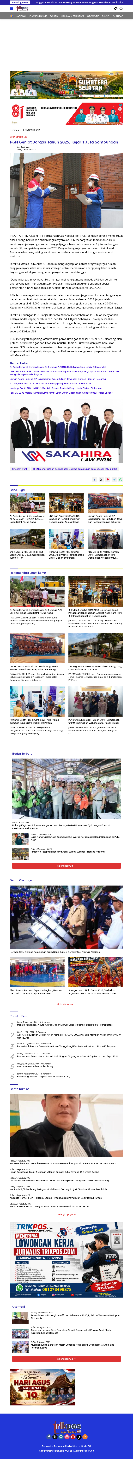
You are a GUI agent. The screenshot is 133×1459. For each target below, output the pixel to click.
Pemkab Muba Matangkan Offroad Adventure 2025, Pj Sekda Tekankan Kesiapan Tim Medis (75, 1317)
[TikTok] (79, 1437)
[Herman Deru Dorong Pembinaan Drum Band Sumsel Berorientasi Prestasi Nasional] (66, 917)
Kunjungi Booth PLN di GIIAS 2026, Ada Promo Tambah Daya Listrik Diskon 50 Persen (56, 388)
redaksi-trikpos (23, 147)
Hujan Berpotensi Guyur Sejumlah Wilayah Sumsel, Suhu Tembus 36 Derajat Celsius (54, 1172)
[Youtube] (73, 1437)
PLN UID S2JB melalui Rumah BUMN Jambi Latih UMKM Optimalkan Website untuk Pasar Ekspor (61, 392)
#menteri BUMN (20, 469)
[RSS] (85, 1437)
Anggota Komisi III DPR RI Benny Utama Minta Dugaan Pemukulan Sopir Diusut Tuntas (56, 1197)
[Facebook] (49, 1437)
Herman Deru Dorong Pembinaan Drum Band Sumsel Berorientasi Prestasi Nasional (55, 952)
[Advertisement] (66, 43)
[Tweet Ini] (101, 479)
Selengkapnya (65, 865)
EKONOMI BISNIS (18, 136)
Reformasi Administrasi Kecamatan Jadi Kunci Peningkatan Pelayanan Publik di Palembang (59, 1180)
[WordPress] (61, 1437)
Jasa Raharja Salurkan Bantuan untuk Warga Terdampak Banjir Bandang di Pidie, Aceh (75, 838)
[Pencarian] (121, 8)
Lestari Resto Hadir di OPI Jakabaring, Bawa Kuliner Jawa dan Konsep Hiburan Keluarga (58, 379)
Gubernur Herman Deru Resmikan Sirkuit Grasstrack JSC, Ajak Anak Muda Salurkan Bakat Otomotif (71, 1331)
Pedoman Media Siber (66, 1446)
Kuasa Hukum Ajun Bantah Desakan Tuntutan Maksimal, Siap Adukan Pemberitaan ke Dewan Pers (63, 1163)
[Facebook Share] (94, 479)
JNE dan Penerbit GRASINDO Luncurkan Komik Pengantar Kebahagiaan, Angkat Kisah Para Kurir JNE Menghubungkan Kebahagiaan (64, 373)
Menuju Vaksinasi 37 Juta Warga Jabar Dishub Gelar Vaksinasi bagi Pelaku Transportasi (65, 1024)
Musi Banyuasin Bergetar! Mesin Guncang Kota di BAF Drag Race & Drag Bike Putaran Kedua (72, 1346)
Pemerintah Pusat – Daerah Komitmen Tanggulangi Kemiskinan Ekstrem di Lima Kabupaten (66, 1046)
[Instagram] (67, 1437)
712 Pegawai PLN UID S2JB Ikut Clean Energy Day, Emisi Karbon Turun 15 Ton (51, 383)
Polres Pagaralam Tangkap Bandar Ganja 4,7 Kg (43, 1076)
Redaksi (46, 1446)
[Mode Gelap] (116, 8)
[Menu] (12, 8)
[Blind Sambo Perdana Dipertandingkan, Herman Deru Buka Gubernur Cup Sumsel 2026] (37, 972)
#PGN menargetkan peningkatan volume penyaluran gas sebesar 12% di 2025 (75, 469)
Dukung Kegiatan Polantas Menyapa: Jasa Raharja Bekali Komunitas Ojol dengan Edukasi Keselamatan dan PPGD (61, 827)
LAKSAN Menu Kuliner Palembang (35, 1066)
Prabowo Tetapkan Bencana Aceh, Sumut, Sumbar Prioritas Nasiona (68, 851)
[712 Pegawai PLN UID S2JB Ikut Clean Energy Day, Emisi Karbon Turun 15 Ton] (27, 539)
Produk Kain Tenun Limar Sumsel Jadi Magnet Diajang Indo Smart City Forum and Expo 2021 (67, 1056)
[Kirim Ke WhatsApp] (120, 479)
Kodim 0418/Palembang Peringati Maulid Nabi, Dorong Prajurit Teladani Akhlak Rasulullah (58, 1189)
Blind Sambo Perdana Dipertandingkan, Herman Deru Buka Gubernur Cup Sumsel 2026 (36, 992)
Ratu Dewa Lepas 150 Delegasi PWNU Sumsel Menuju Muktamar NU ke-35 (49, 1206)
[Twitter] (55, 1437)
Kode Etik (86, 1446)
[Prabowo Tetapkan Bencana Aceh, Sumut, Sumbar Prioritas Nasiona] (20, 854)
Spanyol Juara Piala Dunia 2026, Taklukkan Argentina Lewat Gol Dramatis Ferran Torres (92, 992)
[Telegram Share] (114, 479)
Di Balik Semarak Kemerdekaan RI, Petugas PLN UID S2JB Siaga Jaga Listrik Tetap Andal (58, 367)
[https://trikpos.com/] (21, 8)
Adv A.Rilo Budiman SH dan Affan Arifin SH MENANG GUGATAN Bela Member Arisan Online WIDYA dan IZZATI (69, 1036)
